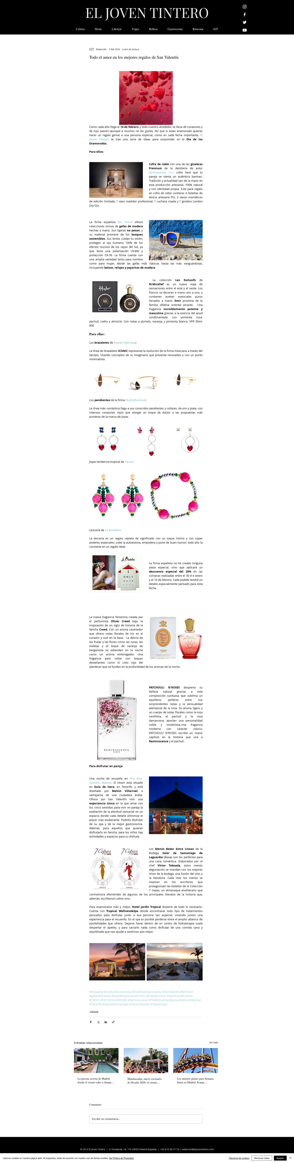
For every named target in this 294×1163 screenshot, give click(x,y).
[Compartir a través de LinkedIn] (105, 1022)
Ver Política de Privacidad (121, 1158)
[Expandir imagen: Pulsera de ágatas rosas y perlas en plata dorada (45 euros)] (175, 496)
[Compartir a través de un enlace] (113, 1022)
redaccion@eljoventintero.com (198, 1149)
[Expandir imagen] (107, 379)
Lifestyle (94, 1011)
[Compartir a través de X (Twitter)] (98, 1022)
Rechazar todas (262, 1158)
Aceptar (280, 1158)
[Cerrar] (290, 1158)
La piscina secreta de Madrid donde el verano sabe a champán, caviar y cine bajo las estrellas (96, 1080)
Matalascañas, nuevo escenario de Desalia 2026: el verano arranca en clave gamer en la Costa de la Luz (144, 1080)
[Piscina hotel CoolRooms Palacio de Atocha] (96, 1060)
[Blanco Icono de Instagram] (244, 6)
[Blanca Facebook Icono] (244, 14)
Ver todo (213, 1042)
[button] (215, 29)
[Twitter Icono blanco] (244, 22)
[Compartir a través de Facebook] (90, 1022)
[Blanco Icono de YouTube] (244, 30)
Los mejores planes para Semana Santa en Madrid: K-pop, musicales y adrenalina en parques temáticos (195, 1080)
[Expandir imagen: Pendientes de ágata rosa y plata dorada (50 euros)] (117, 496)
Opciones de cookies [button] (239, 1158)
